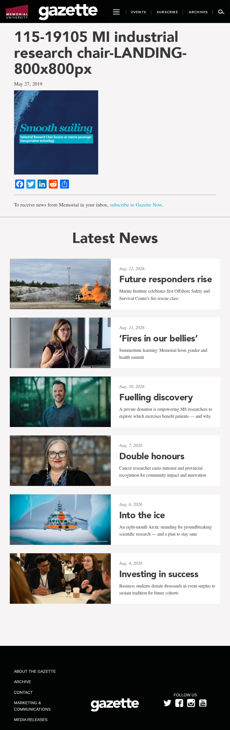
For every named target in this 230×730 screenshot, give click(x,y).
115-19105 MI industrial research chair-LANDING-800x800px (100, 53)
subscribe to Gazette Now (136, 204)
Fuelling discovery (156, 397)
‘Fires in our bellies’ (158, 338)
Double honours (151, 456)
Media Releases (30, 719)
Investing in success (158, 574)
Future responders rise (165, 279)
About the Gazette (35, 671)
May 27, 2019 (28, 83)
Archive (22, 682)
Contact (23, 692)
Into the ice (142, 515)
